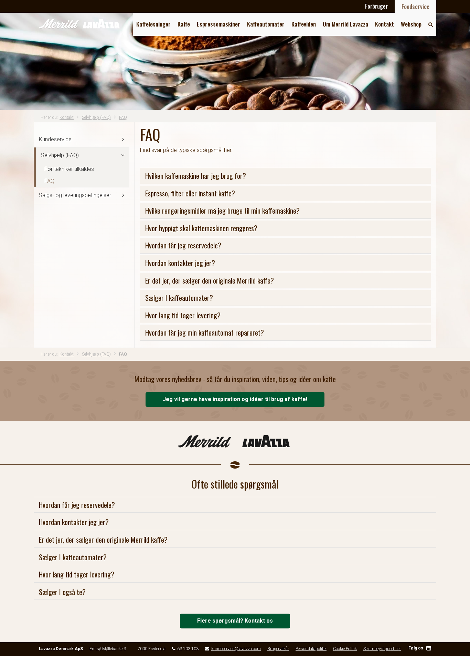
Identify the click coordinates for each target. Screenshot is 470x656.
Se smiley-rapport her (382, 648)
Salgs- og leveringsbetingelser (75, 195)
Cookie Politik (345, 648)
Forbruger (376, 6)
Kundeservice (55, 139)
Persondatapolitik (311, 648)
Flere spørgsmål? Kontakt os (235, 620)
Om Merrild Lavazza (345, 24)
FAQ (123, 117)
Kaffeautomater (266, 24)
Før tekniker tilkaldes (69, 169)
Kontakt (384, 24)
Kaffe (184, 24)
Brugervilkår (278, 648)
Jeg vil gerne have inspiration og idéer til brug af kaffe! (235, 399)
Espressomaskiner (218, 24)
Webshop (411, 24)
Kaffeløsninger (153, 24)
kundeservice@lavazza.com (236, 648)
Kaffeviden (303, 24)
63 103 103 (188, 648)
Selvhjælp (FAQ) (96, 117)
